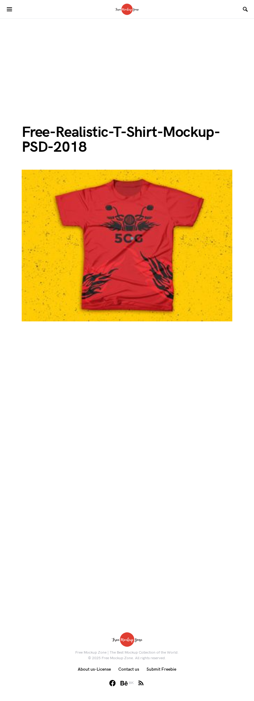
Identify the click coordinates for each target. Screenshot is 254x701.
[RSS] (140, 683)
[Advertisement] (127, 62)
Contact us (128, 669)
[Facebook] (112, 683)
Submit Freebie (161, 669)
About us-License (94, 669)
